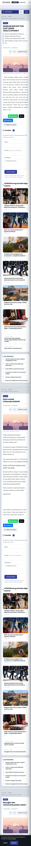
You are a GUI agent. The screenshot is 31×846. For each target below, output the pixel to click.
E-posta (12, 150)
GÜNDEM (10, 16)
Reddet (5, 843)
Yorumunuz (7, 157)
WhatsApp (14, 116)
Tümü (26, 12)
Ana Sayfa (3, 16)
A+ (14, 51)
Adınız (6, 142)
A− (10, 51)
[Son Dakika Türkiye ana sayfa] (14, 2)
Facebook (9, 120)
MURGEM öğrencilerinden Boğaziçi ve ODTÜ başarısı (21, 12)
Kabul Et (14, 843)
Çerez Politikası (12, 838)
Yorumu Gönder (10, 172)
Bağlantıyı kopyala (22, 51)
